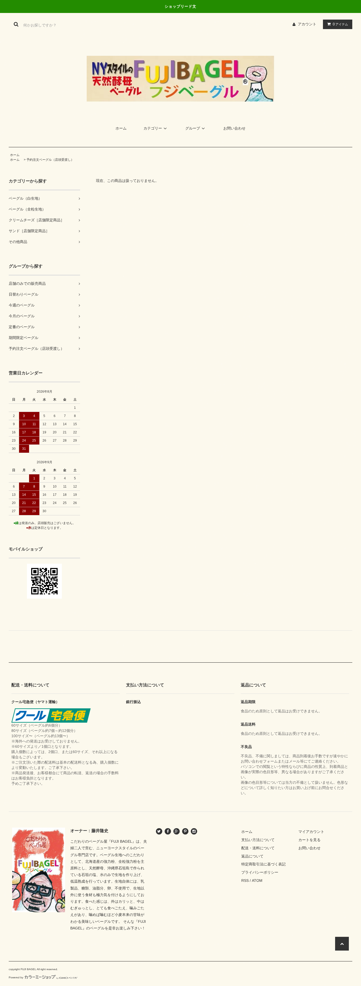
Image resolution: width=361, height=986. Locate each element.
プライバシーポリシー (259, 872)
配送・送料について (258, 848)
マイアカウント (311, 831)
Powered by (16, 977)
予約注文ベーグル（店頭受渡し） (50, 160)
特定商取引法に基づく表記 (263, 864)
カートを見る (309, 840)
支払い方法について (258, 840)
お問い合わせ (234, 128)
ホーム (121, 128)
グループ (192, 128)
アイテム (340, 24)
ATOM (257, 880)
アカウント (307, 24)
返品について (252, 856)
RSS (245, 880)
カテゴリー (153, 128)
